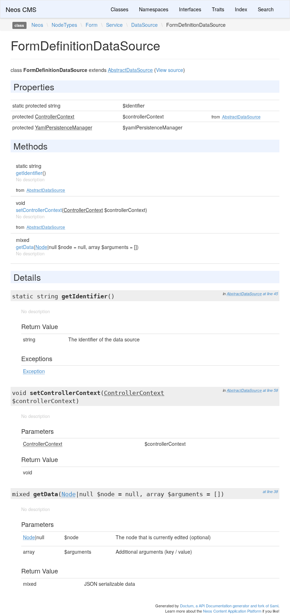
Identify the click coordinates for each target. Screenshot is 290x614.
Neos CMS (21, 9)
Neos (37, 24)
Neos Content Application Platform (232, 611)
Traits (218, 9)
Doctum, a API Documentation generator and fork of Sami (229, 605)
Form (92, 24)
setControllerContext (39, 209)
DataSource (144, 24)
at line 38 (270, 491)
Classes (119, 9)
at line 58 (270, 390)
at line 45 (270, 293)
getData (25, 246)
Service (114, 24)
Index (241, 9)
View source (169, 69)
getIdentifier (29, 172)
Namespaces (153, 9)
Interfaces (190, 9)
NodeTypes (64, 24)
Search (266, 9)
